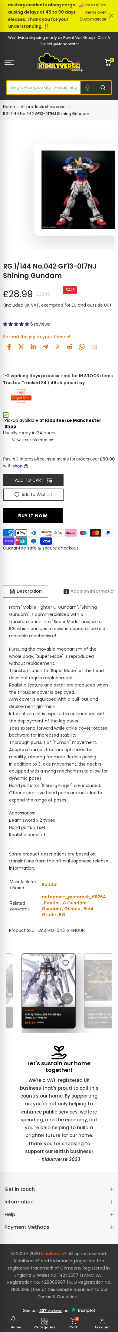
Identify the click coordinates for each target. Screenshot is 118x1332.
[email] (94, 347)
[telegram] (45, 347)
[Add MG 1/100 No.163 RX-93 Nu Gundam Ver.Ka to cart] (64, 998)
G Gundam (75, 903)
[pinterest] (57, 347)
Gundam (51, 909)
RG (62, 915)
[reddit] (70, 347)
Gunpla (72, 909)
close (111, 15)
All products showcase (43, 107)
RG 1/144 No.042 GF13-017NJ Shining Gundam (46, 113)
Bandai (52, 903)
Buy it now (33, 516)
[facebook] (9, 347)
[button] (16, 324)
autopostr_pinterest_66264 (74, 897)
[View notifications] (13, 1318)
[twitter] (21, 347)
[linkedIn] (33, 347)
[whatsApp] (82, 347)
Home (9, 107)
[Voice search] (87, 87)
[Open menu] (16, 62)
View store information (32, 440)
